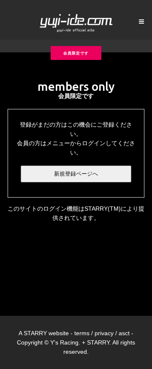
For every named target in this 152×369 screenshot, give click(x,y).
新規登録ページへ (76, 174)
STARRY (35, 333)
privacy (104, 333)
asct (124, 333)
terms (82, 333)
